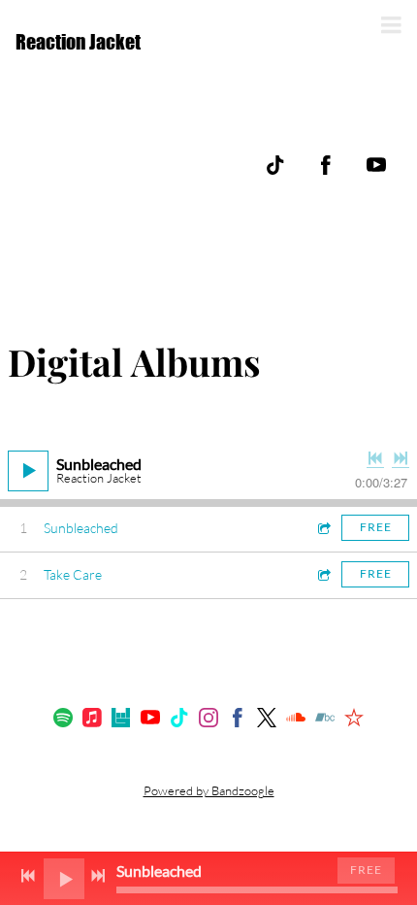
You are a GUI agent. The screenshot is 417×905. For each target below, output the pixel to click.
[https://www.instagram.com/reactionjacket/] (208, 720)
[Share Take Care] (322, 574)
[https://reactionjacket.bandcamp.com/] (325, 720)
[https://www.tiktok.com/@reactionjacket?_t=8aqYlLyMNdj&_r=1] (275, 165)
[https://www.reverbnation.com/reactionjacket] (354, 720)
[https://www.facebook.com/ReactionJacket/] (326, 165)
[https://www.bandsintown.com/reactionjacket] (121, 720)
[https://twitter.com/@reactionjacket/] (266, 720)
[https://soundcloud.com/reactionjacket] (295, 720)
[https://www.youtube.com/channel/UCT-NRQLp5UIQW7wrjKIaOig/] (376, 165)
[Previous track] (375, 458)
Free (376, 527)
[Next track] (400, 458)
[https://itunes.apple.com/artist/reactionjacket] (92, 720)
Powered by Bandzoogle (209, 791)
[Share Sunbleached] (322, 528)
